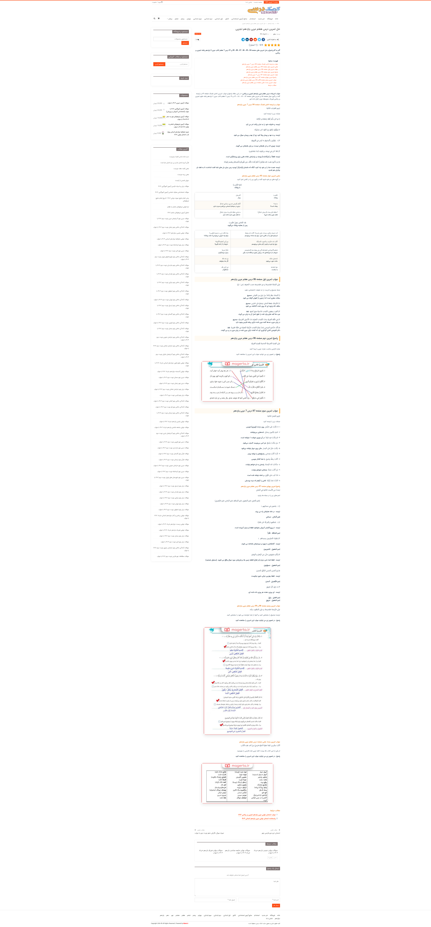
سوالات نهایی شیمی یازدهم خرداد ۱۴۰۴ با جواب (174, 421)
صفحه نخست (258, 2)
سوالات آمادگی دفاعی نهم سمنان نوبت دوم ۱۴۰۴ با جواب (173, 329)
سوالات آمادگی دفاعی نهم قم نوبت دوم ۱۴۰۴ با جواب (172, 407)
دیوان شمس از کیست (182, 180)
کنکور (227, 18)
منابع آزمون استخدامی (239, 18)
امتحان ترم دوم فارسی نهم (271, 833)
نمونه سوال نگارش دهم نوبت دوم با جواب (209, 833)
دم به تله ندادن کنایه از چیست (179, 156)
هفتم (183, 915)
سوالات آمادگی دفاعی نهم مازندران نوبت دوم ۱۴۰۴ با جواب (172, 266)
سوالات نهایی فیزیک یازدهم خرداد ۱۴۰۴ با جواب (174, 530)
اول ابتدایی (219, 18)
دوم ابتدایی (208, 18)
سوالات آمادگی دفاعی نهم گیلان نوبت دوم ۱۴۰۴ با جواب (171, 401)
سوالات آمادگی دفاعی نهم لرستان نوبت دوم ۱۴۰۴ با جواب (173, 414)
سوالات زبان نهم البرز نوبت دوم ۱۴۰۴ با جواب (175, 542)
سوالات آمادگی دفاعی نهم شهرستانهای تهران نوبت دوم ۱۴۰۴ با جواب (172, 258)
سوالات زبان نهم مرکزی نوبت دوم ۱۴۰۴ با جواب (174, 498)
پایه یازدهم (197, 34)
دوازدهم (277, 918)
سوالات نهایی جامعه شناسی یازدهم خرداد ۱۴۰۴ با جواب (171, 427)
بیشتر (170, 18)
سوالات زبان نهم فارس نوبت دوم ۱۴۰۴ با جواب (174, 395)
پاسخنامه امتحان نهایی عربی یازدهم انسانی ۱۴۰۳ (259, 818)
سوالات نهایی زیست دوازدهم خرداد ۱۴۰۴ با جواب (173, 524)
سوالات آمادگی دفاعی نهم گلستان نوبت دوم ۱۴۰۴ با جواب (172, 315)
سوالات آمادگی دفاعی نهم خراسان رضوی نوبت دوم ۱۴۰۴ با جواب (171, 549)
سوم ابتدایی (197, 18)
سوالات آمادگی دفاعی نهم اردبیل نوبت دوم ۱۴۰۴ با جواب (173, 306)
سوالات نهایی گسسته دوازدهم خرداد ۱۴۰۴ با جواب (173, 371)
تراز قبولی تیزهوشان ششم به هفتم (178, 207)
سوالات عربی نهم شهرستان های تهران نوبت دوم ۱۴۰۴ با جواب (171, 478)
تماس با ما (249, 2)
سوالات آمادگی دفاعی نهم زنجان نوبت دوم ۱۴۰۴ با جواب (171, 227)
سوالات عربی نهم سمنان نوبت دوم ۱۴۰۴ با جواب (174, 377)
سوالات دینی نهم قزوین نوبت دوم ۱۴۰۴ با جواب (174, 442)
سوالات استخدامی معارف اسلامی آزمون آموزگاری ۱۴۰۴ (172, 192)
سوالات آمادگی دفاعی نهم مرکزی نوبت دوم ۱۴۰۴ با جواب (173, 283)
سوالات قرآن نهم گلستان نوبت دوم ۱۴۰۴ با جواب (173, 453)
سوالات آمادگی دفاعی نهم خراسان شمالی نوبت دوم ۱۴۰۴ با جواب (171, 347)
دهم (167, 915)
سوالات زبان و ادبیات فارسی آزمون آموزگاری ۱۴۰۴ (173, 186)
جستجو (185, 43)
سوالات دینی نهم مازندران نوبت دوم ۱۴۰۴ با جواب (173, 448)
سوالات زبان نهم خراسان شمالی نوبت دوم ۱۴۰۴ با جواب (171, 389)
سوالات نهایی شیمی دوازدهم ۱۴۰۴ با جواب (175, 233)
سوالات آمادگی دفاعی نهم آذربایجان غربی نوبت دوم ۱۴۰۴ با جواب (172, 434)
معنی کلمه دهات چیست (181, 168)
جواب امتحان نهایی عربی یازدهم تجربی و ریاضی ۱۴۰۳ (257, 814)
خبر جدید (261, 18)
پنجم (182, 18)
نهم (172, 915)
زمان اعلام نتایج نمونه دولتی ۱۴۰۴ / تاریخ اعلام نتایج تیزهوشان (172, 199)
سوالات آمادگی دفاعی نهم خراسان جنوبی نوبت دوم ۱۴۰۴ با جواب (173, 338)
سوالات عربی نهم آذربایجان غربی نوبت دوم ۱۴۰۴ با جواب (173, 219)
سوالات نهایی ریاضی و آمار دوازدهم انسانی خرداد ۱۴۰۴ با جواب (171, 516)
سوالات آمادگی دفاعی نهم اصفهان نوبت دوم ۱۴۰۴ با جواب (172, 292)
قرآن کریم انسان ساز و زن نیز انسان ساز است (175, 162)
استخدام (253, 18)
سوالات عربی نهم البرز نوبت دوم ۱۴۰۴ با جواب (174, 251)
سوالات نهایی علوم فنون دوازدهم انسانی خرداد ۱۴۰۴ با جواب (172, 364)
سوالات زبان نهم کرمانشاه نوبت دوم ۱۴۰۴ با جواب (173, 245)
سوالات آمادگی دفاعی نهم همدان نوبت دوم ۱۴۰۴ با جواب (173, 275)
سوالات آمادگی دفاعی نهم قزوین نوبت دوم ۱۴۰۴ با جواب (171, 323)
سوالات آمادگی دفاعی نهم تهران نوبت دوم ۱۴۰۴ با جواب (171, 299)
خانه (276, 18)
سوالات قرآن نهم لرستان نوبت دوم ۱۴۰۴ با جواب (174, 459)
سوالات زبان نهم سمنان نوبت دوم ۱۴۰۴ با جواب (174, 536)
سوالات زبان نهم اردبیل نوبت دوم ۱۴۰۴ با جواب (174, 486)
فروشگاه (270, 18)
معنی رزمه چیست (183, 174)
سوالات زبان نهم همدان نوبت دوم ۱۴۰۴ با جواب (174, 492)
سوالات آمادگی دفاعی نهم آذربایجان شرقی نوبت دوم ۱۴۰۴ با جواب (172, 355)
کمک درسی (259, 923)
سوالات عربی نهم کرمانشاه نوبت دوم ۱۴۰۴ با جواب (173, 471)
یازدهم (162, 915)
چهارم (189, 18)
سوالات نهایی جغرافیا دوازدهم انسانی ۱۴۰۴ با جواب (173, 239)
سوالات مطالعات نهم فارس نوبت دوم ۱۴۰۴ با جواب (173, 556)
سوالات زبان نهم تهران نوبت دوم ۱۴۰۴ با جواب (174, 504)
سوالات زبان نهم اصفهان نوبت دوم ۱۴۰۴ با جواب (174, 509)
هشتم (177, 915)
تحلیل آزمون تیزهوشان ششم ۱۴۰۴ (178, 212)
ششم (176, 18)
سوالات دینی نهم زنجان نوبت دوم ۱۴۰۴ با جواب (174, 383)
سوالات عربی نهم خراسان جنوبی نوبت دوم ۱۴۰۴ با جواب (171, 465)
